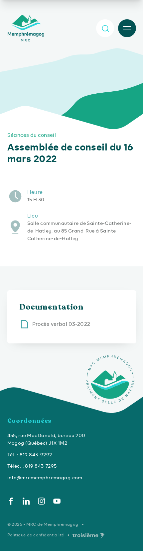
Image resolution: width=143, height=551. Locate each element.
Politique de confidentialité (35, 534)
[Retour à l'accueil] (27, 28)
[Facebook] (11, 501)
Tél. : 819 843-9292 (29, 455)
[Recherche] (105, 28)
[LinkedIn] (26, 501)
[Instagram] (41, 501)
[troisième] (88, 536)
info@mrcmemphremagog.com (44, 478)
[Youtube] (57, 501)
